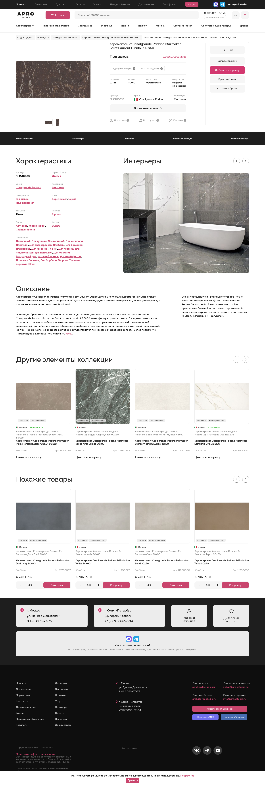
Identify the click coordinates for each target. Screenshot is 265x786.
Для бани (58, 245)
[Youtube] (217, 760)
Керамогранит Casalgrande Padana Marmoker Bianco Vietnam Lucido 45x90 (161, 442)
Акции (192, 4)
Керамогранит (25, 25)
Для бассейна (74, 245)
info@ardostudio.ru (234, 699)
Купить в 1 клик (227, 79)
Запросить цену (227, 61)
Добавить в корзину (227, 70)
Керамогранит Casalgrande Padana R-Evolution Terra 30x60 (221, 562)
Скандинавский (25, 229)
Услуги (97, 4)
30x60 (56, 225)
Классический (37, 225)
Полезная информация (30, 719)
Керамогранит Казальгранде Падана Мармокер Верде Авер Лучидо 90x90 (97, 433)
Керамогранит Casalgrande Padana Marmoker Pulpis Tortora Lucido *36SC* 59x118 (42, 442)
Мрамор (57, 214)
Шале (31, 264)
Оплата (80, 4)
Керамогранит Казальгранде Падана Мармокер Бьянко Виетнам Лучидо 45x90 (159, 433)
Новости (21, 683)
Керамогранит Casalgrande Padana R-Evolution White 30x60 (102, 562)
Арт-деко (21, 225)
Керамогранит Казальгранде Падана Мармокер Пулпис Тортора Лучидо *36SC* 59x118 (40, 434)
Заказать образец (227, 88)
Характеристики (24, 138)
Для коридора (74, 241)
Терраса (63, 260)
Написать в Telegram (234, 717)
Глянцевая (22, 199)
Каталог (59, 15)
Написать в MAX (205, 717)
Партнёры (61, 707)
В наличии (61, 689)
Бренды (244, 25)
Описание (129, 138)
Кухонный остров (48, 256)
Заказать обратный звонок (219, 709)
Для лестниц (66, 248)
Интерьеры (78, 138)
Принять (132, 780)
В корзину (57, 585)
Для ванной (23, 241)
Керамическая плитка (55, 25)
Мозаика (106, 25)
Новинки (60, 695)
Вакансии (61, 719)
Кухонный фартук (70, 256)
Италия (56, 176)
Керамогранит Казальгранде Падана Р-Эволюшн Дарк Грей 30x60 (39, 553)
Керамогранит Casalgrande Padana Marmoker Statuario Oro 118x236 (220, 442)
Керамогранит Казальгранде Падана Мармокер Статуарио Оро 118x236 (215, 433)
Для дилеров (146, 4)
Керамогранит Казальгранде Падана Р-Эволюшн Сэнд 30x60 (158, 553)
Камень (160, 25)
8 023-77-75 (215, 13)
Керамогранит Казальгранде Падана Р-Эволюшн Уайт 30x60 (98, 553)
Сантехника (85, 25)
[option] (53, 79)
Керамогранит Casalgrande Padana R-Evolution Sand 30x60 (162, 562)
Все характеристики (146, 108)
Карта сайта (129, 748)
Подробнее (187, 775)
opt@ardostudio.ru (203, 687)
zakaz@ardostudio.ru (238, 4)
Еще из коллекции (182, 138)
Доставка (61, 4)
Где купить (41, 4)
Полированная (25, 202)
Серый (72, 199)
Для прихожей (43, 252)
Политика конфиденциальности (35, 754)
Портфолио (170, 4)
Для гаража (23, 248)
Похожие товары (240, 138)
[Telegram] (207, 760)
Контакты (22, 701)
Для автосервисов (40, 245)
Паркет (142, 25)
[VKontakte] (196, 760)
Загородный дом (26, 256)
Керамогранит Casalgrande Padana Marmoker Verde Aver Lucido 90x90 (101, 442)
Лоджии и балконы (27, 260)
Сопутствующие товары (216, 25)
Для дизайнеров (120, 4)
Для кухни (22, 245)
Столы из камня (182, 25)
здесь (68, 333)
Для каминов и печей (44, 248)
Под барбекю (48, 260)
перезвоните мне (215, 17)
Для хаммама (62, 252)
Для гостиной (56, 241)
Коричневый (59, 199)
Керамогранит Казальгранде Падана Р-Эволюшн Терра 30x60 (217, 553)
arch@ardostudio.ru (204, 699)
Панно (125, 25)
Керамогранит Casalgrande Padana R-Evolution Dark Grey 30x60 (43, 562)
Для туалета (39, 241)
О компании (23, 689)
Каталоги (21, 725)
